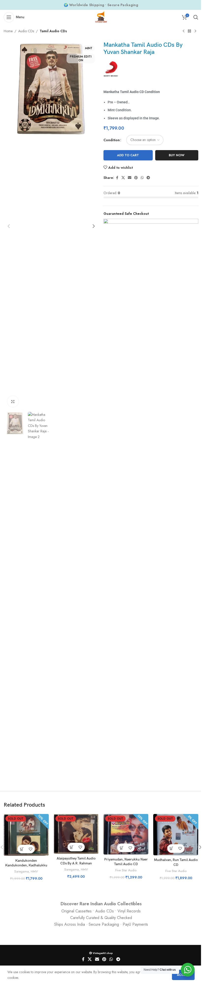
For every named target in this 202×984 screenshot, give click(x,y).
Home (8, 31)
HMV (34, 871)
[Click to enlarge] (12, 401)
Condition (111, 140)
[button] (9, 226)
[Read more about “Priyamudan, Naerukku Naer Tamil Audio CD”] (121, 847)
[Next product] (195, 31)
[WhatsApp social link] (142, 177)
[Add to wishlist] (30, 849)
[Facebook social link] (117, 177)
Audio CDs (26, 31)
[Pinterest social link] (136, 177)
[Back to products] (189, 31)
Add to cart (128, 155)
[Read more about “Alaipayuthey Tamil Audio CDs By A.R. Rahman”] (71, 847)
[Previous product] (183, 31)
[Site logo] (101, 16)
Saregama (21, 871)
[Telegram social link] (148, 177)
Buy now (177, 155)
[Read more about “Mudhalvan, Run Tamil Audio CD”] (171, 848)
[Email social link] (129, 177)
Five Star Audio (125, 870)
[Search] (196, 17)
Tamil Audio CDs (53, 31)
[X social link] (123, 177)
